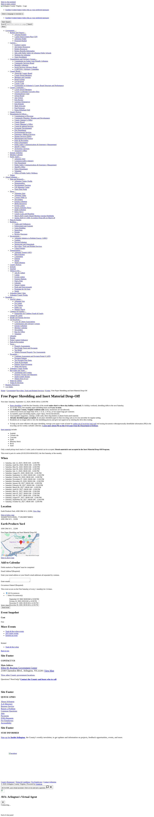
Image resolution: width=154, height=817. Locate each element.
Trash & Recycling (12, 647)
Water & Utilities (16, 381)
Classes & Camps (16, 316)
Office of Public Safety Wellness (26, 173)
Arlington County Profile (23, 181)
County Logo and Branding (24, 214)
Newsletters (18, 199)
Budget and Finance (17, 33)
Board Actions (19, 79)
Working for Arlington (22, 55)
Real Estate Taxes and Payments (25, 348)
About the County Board (23, 73)
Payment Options (20, 358)
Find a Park (18, 281)
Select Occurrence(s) (15, 595)
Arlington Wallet (20, 39)
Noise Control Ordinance (19, 340)
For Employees (7, 720)
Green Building (19, 228)
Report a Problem (8, 709)
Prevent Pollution (20, 242)
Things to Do (14, 271)
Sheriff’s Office (19, 147)
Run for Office (19, 332)
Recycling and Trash (17, 370)
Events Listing (19, 206)
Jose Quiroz (18, 98)
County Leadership (17, 88)
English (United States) (27, 10)
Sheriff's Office (19, 167)
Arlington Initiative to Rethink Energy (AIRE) (30, 238)
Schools (13, 267)
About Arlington (11, 177)
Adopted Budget (20, 35)
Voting (12, 175)
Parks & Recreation (21, 140)
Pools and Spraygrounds (23, 287)
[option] (79, 10)
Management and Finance (23, 138)
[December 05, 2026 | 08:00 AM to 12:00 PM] (24, 605)
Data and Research (16, 179)
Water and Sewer (20, 366)
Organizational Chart (21, 94)
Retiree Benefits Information (24, 51)
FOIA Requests (7, 718)
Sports (16, 291)
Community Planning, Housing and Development (32, 118)
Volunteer (17, 171)
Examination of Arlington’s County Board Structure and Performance (39, 86)
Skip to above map (7, 558)
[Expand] (16, 31)
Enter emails (5, 581)
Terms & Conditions (23, 782)
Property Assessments (22, 346)
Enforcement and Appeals (23, 226)
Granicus (39, 784)
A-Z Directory (7, 704)
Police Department (21, 142)
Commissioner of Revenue (23, 116)
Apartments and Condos (23, 373)
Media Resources (20, 204)
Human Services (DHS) (22, 136)
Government (11, 391)
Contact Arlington (49, 782)
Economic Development (23, 128)
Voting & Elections (16, 383)
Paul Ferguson (19, 108)
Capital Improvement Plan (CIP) (25, 37)
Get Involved (19, 81)
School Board (19, 96)
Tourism (13, 269)
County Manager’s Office (23, 124)
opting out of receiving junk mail (84, 424)
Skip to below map (7, 515)
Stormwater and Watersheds (24, 244)
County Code (19, 83)
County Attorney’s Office (23, 120)
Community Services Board (24, 63)
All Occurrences (13, 593)
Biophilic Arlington (21, 65)
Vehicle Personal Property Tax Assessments (29, 352)
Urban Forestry (19, 248)
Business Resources (12, 385)
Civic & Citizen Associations (24, 322)
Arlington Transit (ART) (23, 252)
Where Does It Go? (21, 379)
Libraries (17, 283)
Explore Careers (20, 45)
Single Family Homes (22, 377)
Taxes (12, 344)
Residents (8, 297)
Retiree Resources (20, 49)
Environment (14, 236)
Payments (13, 354)
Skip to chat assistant (8, 2)
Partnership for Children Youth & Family (28, 313)
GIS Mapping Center (21, 187)
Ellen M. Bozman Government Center (19, 667)
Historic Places (19, 309)
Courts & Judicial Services (23, 126)
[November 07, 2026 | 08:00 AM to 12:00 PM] (24, 603)
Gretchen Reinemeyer (22, 102)
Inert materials (6, 429)
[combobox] (12, 14)
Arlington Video (20, 195)
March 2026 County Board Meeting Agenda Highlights (34, 216)
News (12, 191)
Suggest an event (11, 635)
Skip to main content (8, 4)
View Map (36, 511)
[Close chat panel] (3, 802)
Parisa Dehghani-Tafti (22, 110)
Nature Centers (19, 285)
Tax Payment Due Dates (23, 360)
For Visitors (18, 305)
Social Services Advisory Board (25, 67)
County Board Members (23, 75)
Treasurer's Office (20, 151)
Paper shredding (15, 406)
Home (3, 391)
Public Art (18, 307)
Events (48, 391)
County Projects (15, 112)
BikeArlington (19, 254)
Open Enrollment (20, 57)
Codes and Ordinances (22, 224)
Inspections (18, 230)
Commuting (18, 256)
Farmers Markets (20, 279)
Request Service (7, 706)
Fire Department (20, 130)
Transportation (15, 250)
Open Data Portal (20, 189)
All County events (11, 633)
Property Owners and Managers (25, 375)
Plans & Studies (15, 220)
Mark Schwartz (19, 106)
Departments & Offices (18, 114)
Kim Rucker (18, 100)
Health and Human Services (20, 318)
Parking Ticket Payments (23, 364)
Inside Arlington (20, 210)
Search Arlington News (22, 208)
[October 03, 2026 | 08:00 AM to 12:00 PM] (24, 601)
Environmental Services (22, 132)
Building (13, 222)
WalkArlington (19, 263)
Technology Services (21, 149)
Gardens (17, 240)
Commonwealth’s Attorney (24, 161)
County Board (15, 71)
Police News (18, 212)
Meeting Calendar (16, 155)
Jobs (3, 713)
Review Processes (20, 234)
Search (3, 24)
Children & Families (17, 311)
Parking (17, 259)
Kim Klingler (19, 104)
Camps (16, 275)
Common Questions (9, 711)
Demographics (19, 183)
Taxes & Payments (21, 362)
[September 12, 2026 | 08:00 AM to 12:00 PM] (24, 599)
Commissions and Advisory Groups (22, 59)
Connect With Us (20, 197)
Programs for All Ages (22, 289)
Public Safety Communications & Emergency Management (35, 145)
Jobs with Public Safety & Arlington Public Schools (32, 53)
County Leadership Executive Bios (26, 92)
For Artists (18, 303)
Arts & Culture (19, 273)
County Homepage (7, 782)
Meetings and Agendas (22, 77)
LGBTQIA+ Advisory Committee (26, 69)
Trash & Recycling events (14, 631)
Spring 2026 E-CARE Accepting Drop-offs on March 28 (34, 218)
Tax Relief (18, 350)
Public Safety (14, 157)
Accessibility (6, 723)
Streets (16, 261)
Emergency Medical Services (24, 134)
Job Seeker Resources (22, 47)
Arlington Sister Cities (18, 293)
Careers (12, 43)
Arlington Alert (19, 159)
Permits (17, 232)
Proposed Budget (20, 41)
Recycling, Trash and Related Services (28, 246)
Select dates (5, 605)
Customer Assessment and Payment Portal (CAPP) (32, 356)
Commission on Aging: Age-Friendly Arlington (31, 61)
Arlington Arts (19, 301)
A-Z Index (9, 387)
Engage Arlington (16, 153)
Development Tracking (22, 185)
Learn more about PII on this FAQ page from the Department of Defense (70, 426)
